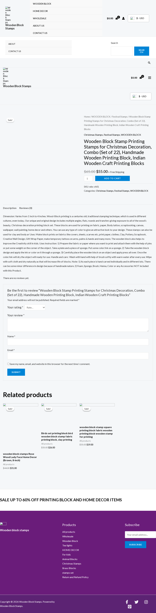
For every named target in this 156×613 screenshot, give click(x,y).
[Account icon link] (123, 18)
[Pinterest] (130, 607)
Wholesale (39, 18)
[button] (149, 63)
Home (87, 116)
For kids (66, 554)
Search (114, 42)
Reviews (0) (25, 207)
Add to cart (112, 178)
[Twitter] (136, 602)
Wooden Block (70, 540)
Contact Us (40, 33)
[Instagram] (146, 602)
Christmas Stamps (93, 134)
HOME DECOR (40, 11)
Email (11, 350)
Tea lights (67, 545)
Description (9, 207)
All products (68, 531)
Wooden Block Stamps (14, 26)
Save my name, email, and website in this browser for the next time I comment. (50, 363)
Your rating (15, 307)
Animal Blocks (69, 559)
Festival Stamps (120, 116)
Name (11, 336)
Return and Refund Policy (75, 577)
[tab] (9, 208)
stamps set (68, 572)
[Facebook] (127, 602)
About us (38, 25)
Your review (15, 315)
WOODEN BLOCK (42, 3)
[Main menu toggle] (149, 77)
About (11, 44)
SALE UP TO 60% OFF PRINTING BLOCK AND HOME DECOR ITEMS (61, 499)
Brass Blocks (69, 568)
